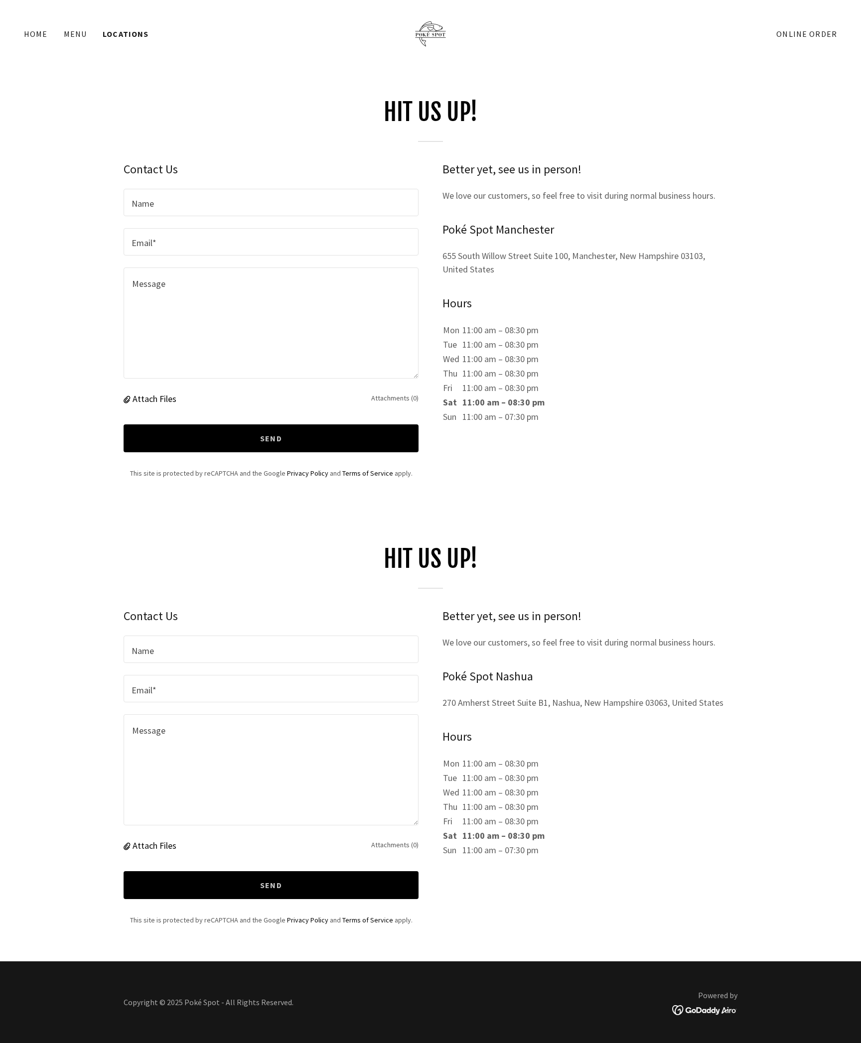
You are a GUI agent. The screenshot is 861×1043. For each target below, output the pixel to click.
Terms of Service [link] (367, 473)
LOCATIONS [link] (125, 34)
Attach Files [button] (154, 398)
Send (271, 438)
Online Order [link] (806, 34)
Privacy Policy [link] (307, 473)
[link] (430, 32)
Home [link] (36, 34)
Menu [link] (75, 34)
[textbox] (271, 202)
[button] (128, 398)
